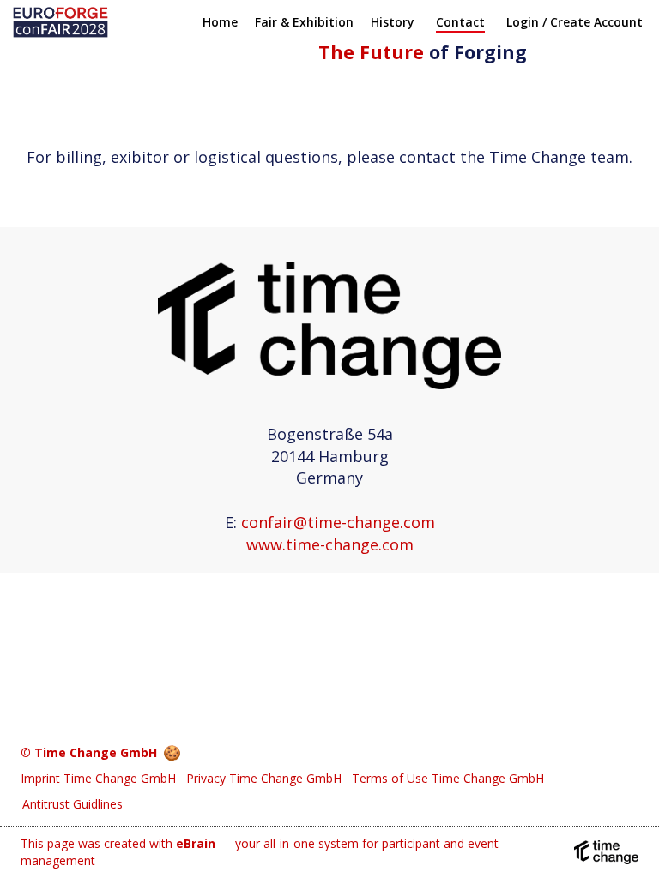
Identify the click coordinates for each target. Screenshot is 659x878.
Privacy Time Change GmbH (264, 778)
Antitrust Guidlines (72, 804)
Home (220, 22)
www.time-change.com (330, 544)
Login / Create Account (574, 22)
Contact (460, 22)
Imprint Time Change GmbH (98, 778)
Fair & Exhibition (304, 22)
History (392, 22)
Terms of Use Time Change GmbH (448, 778)
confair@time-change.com (338, 522)
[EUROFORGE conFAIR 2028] (60, 22)
